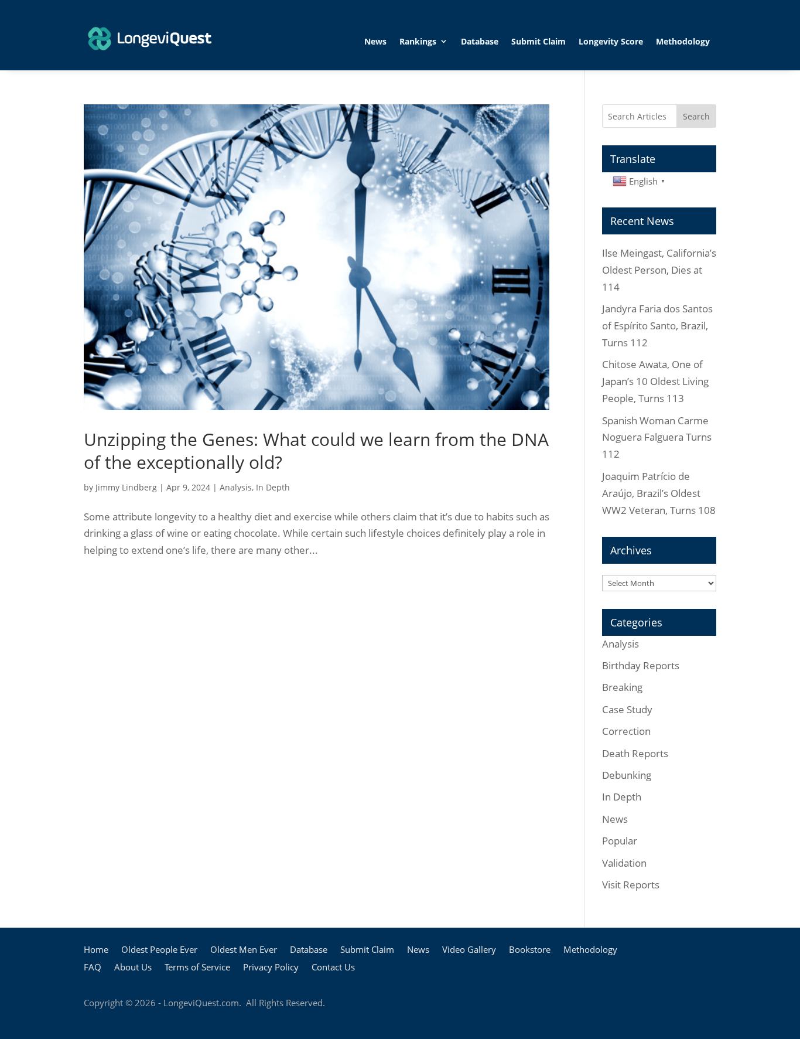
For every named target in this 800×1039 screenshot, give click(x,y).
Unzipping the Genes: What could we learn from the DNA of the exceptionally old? (316, 450)
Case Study (627, 709)
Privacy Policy (271, 968)
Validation (624, 863)
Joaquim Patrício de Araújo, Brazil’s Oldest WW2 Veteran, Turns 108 (659, 493)
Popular (619, 840)
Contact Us (333, 968)
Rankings (417, 41)
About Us (133, 968)
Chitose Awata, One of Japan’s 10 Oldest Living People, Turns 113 (655, 381)
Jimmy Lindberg (126, 487)
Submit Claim (538, 41)
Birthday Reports (640, 665)
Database (479, 41)
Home (96, 950)
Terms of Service (197, 968)
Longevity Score (611, 41)
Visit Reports (630, 884)
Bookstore (530, 950)
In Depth (273, 487)
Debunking (626, 775)
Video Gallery (469, 950)
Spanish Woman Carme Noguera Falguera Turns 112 (657, 437)
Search (696, 116)
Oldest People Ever (159, 950)
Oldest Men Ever (243, 950)
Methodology (683, 41)
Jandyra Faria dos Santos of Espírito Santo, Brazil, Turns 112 (657, 325)
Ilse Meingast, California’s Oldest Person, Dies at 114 (659, 270)
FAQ (92, 968)
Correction (626, 731)
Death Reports (635, 753)
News (375, 41)
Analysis (236, 487)
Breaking (622, 687)
